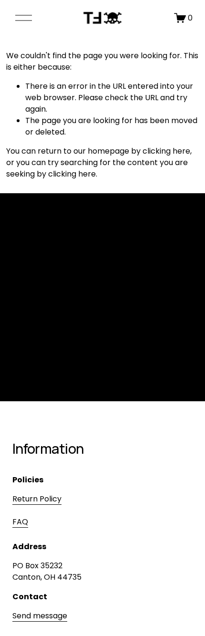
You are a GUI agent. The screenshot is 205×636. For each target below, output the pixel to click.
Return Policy (37, 498)
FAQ (20, 521)
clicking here (166, 151)
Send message (39, 615)
